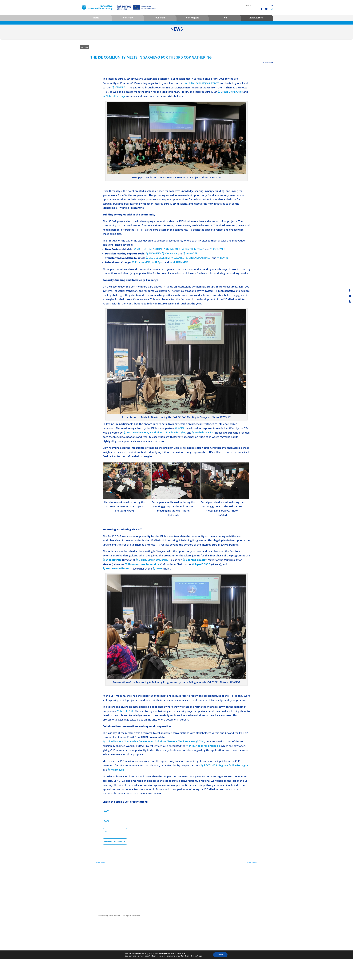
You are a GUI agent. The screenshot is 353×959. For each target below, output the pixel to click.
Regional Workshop (114, 841)
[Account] (261, 9)
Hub (225, 18)
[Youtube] (350, 296)
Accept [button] (220, 954)
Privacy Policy (161, 915)
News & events (256, 18)
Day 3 (106, 831)
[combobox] (257, 5)
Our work (160, 18)
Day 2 (106, 821)
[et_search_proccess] (272, 5)
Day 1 (106, 811)
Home (96, 18)
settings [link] (198, 956)
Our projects (192, 18)
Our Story (128, 18)
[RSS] (350, 301)
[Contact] (266, 9)
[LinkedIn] (350, 290)
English (272, 9)
